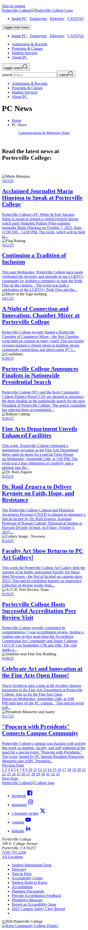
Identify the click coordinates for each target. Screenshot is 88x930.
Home (16, 120)
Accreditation (22, 887)
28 (33, 774)
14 (50, 770)
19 (74, 770)
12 (40, 770)
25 (19, 774)
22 (4, 774)
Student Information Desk (32, 865)
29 (38, 774)
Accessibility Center (27, 878)
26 (23, 774)
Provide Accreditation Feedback (36, 896)
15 (54, 770)
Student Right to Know (30, 882)
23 (9, 774)
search (7, 75)
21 (84, 770)
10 (30, 770)
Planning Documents (28, 891)
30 (43, 774)
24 (14, 774)
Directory (57, 19)
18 (69, 770)
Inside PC (19, 19)
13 (45, 770)
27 (28, 774)
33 (58, 774)
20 (79, 770)
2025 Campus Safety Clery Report (38, 909)
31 (48, 774)
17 (64, 770)
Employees (38, 19)
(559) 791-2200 (14, 852)
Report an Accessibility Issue (34, 904)
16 (59, 770)
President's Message (27, 900)
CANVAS (75, 19)
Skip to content (13, 6)
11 (35, 770)
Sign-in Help (22, 874)
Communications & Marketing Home (44, 133)
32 (53, 774)
